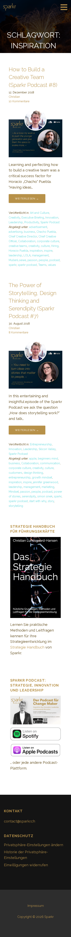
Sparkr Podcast (50, 222)
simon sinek (44, 496)
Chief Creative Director (23, 236)
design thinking (33, 472)
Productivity (31, 222)
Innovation (51, 217)
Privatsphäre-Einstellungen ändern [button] (33, 845)
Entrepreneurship (41, 444)
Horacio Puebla (18, 250)
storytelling (16, 505)
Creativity (14, 217)
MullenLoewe (17, 260)
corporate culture (48, 241)
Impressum (35, 906)
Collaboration (27, 241)
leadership (15, 255)
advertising (15, 231)
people (43, 260)
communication (50, 463)
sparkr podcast (27, 264)
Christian (14, 96)
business (29, 231)
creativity (33, 246)
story (51, 501)
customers (15, 472)
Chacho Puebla (46, 231)
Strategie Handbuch (27, 647)
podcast (54, 260)
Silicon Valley (47, 449)
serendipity (29, 496)
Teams (42, 264)
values (52, 264)
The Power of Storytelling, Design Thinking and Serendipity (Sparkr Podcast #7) (32, 300)
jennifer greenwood (45, 482)
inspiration (36, 250)
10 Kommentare (19, 101)
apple (32, 458)
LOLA (27, 255)
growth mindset (42, 477)
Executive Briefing (32, 217)
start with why (37, 501)
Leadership (16, 222)
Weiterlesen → (27, 198)
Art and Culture (39, 212)
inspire (48, 250)
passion (32, 260)
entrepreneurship (20, 477)
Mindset (14, 491)
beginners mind (48, 458)
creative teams (18, 246)
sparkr (12, 264)
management (40, 255)
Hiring (55, 246)
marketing (48, 487)
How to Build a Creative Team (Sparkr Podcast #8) (33, 77)
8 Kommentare (18, 332)
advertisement (38, 227)
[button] (65, 7)
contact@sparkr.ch (19, 821)
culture (45, 246)
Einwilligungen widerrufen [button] (26, 865)
